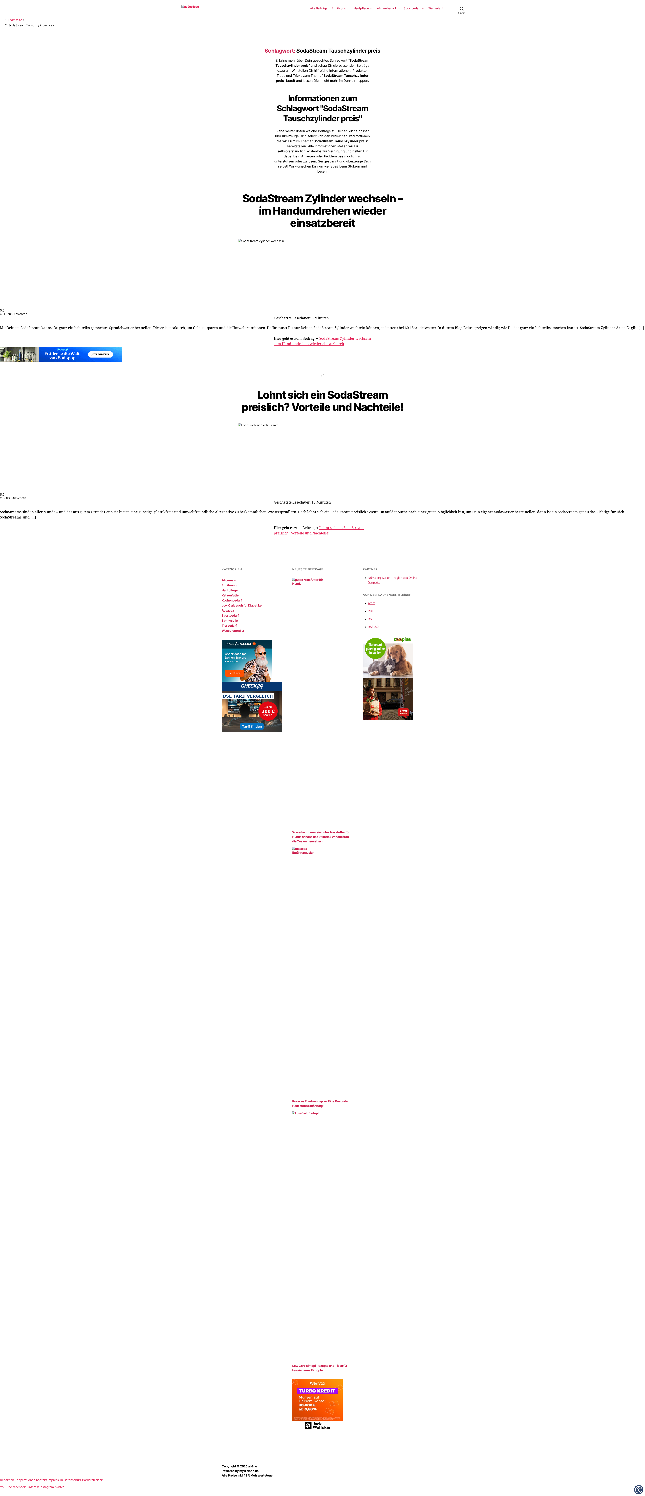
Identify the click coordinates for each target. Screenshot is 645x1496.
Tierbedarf (435, 8)
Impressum (55, 1480)
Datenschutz (72, 1480)
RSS (370, 619)
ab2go (252, 1466)
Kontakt (41, 1480)
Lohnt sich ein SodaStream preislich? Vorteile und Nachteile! (322, 400)
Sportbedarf (412, 8)
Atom (371, 603)
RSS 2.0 (373, 627)
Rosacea (228, 610)
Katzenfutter (231, 595)
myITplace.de (249, 1471)
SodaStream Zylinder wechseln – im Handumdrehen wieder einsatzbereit (322, 210)
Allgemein (229, 580)
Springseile (230, 620)
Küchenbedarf (386, 8)
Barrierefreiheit (92, 1480)
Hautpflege (361, 8)
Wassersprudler (233, 630)
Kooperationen (25, 1480)
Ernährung (339, 8)
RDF (371, 611)
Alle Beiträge (319, 8)
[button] (638, 1489)
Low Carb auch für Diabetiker (242, 605)
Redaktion (7, 1480)
